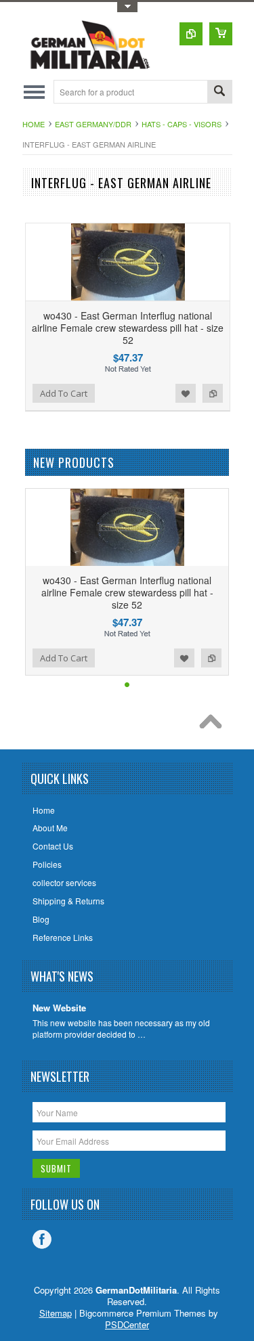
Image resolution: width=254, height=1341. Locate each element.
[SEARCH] (219, 92)
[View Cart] (220, 33)
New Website (59, 1008)
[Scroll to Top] (214, 725)
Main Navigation (34, 92)
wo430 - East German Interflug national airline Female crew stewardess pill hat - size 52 (128, 328)
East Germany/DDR (93, 123)
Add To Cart (63, 393)
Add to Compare (213, 393)
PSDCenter (127, 1324)
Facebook (42, 1239)
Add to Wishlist (185, 393)
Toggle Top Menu (127, 7)
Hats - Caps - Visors (181, 123)
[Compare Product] (191, 33)
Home (33, 123)
